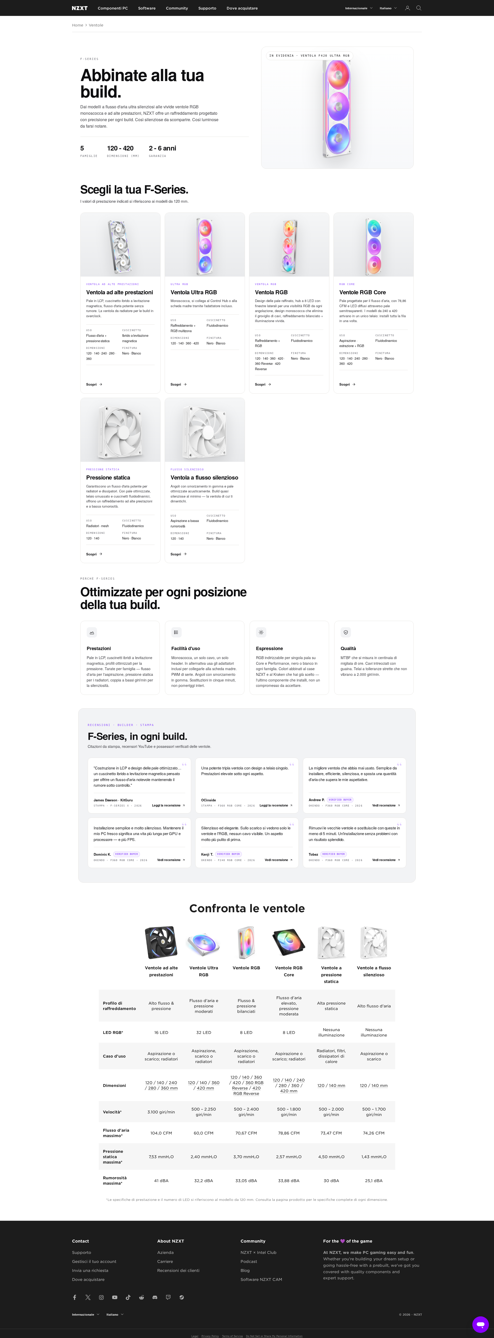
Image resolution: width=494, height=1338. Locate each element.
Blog (245, 1270)
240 (173, 1082)
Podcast (249, 1261)
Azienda (165, 1252)
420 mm (205, 1087)
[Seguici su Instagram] (101, 1297)
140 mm (337, 1085)
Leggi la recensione (166, 805)
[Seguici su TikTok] (128, 1297)
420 (237, 1082)
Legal (194, 1335)
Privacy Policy (210, 1335)
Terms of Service (232, 1335)
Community (177, 8)
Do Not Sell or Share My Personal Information (274, 1335)
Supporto (207, 8)
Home (77, 25)
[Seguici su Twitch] (168, 1297)
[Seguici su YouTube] (114, 1297)
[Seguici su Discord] (154, 1297)
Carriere (165, 1261)
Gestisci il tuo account (94, 1261)
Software (147, 8)
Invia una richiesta (90, 1270)
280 (152, 1087)
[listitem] (120, 303)
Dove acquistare (242, 8)
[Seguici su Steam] (181, 1297)
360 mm (169, 1087)
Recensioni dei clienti (178, 1270)
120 (148, 1082)
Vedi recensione (384, 805)
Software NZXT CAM (261, 1279)
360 (215, 1082)
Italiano (386, 8)
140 (160, 1082)
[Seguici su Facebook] (74, 1297)
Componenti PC (113, 8)
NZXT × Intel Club (259, 1252)
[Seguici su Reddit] (141, 1297)
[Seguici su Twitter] (88, 1297)
